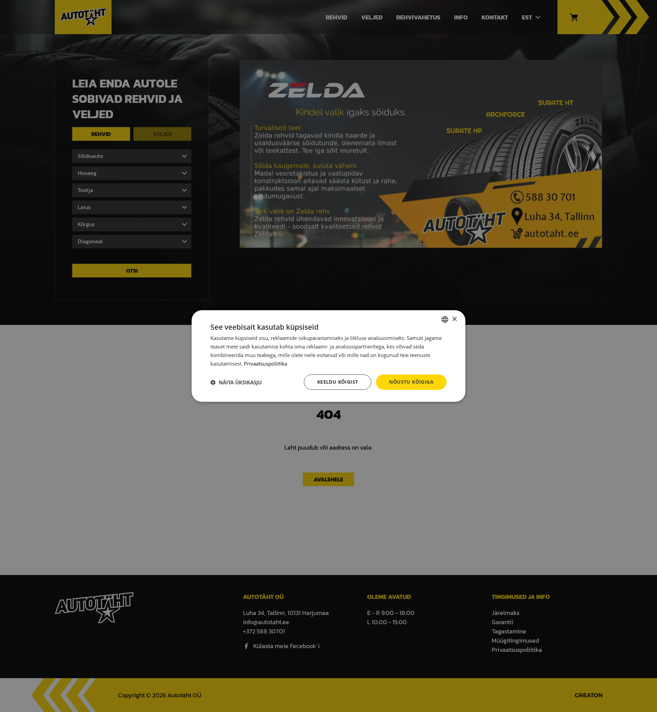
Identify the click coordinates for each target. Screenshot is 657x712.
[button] (236, 382)
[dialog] (328, 356)
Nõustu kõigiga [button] (411, 382)
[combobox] (444, 319)
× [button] (454, 318)
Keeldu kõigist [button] (337, 382)
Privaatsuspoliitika (265, 363)
